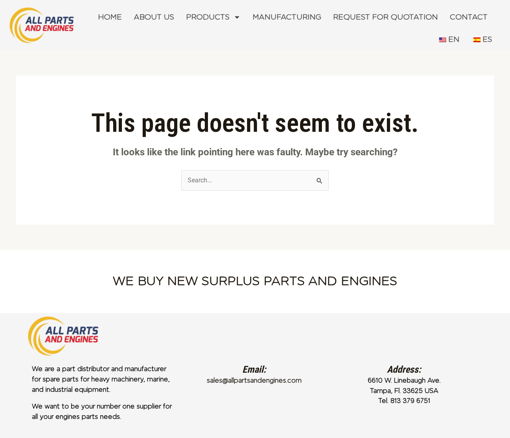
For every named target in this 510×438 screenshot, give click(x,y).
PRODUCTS (208, 17)
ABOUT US (154, 17)
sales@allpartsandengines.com (254, 380)
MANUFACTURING (287, 17)
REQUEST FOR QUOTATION (385, 17)
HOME (110, 17)
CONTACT (469, 17)
